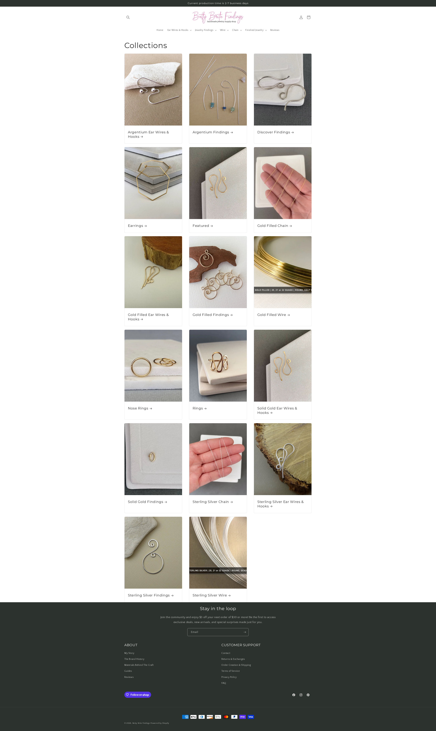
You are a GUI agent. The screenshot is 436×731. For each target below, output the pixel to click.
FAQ (223, 683)
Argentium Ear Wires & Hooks (148, 134)
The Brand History (134, 659)
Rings (198, 408)
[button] (128, 17)
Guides (128, 671)
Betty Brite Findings (141, 723)
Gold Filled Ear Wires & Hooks (148, 317)
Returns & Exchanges (233, 659)
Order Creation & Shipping (236, 665)
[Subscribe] (244, 632)
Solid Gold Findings (145, 502)
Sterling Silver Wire (210, 595)
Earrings (135, 226)
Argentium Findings (211, 132)
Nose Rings (138, 408)
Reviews (129, 677)
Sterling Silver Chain (211, 502)
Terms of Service (230, 671)
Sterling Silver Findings (149, 595)
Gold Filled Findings (211, 315)
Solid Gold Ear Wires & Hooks (277, 410)
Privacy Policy (229, 677)
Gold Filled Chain (272, 226)
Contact (225, 653)
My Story (129, 653)
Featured (201, 226)
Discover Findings (273, 132)
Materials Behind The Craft (139, 665)
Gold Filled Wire (271, 315)
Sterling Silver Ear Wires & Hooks (280, 504)
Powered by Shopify (160, 723)
